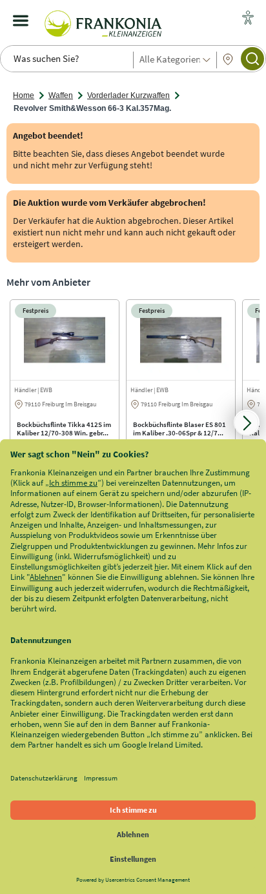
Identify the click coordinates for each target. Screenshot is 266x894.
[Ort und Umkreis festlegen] (228, 59)
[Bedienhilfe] (248, 19)
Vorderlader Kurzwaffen (128, 95)
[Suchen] (252, 58)
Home (23, 95)
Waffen (60, 95)
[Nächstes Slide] (247, 422)
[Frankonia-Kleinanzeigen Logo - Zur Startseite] (103, 21)
